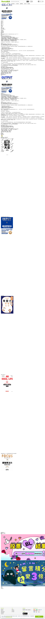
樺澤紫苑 (2, 21)
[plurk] (26, 610)
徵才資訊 (2, 613)
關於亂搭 (2, 609)
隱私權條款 (2, 612)
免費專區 (21, 3)
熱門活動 (8, 3)
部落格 (28, 3)
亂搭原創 (13, 3)
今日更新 (17, 3)
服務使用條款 (3, 611)
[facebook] (23, 610)
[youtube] (29, 610)
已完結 (3, 28)
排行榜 (25, 3)
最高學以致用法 (3, 74)
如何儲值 (13, 610)
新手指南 (13, 611)
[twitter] (30, 610)
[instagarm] (27, 610)
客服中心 (13, 609)
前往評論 (2, 32)
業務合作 (2, 610)
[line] (24, 610)
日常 (1, 28)
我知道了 (39, 616)
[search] (28, 1)
